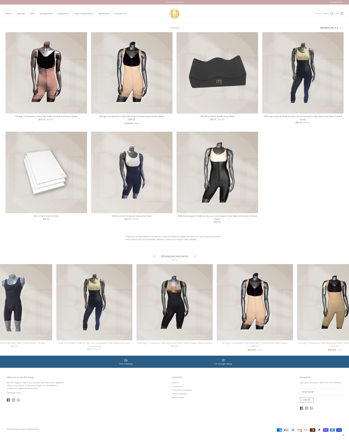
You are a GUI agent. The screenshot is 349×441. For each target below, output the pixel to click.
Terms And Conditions (182, 390)
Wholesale (103, 13)
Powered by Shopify (32, 429)
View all (174, 260)
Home (8, 13)
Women (21, 13)
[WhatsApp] (18, 400)
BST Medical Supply (18, 429)
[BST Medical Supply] (174, 13)
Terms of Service (179, 393)
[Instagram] (13, 400)
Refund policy (178, 397)
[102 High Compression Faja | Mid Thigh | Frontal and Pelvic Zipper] (46, 73)
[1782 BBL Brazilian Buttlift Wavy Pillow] (217, 73)
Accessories (46, 13)
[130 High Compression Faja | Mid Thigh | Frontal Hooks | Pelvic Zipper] (132, 73)
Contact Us (120, 13)
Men (32, 13)
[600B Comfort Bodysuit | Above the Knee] (132, 172)
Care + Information (83, 13)
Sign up (306, 400)
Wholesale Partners (336, 2)
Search (175, 382)
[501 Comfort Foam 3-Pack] (46, 172)
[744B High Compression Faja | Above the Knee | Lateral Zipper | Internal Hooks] (174, 302)
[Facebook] (8, 400)
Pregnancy (63, 13)
